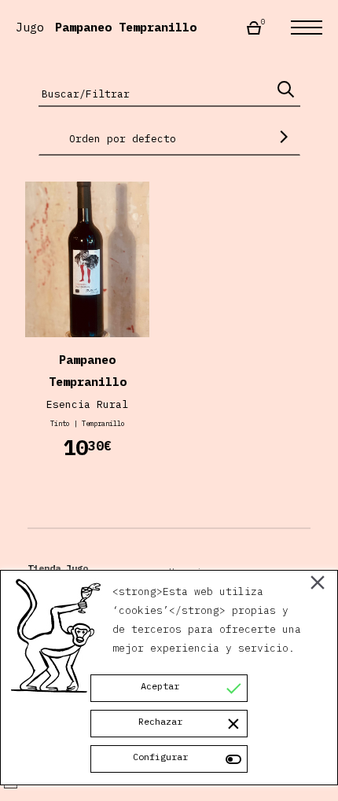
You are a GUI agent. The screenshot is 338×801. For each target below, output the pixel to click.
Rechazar (160, 721)
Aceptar (160, 686)
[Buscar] (285, 89)
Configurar (160, 756)
